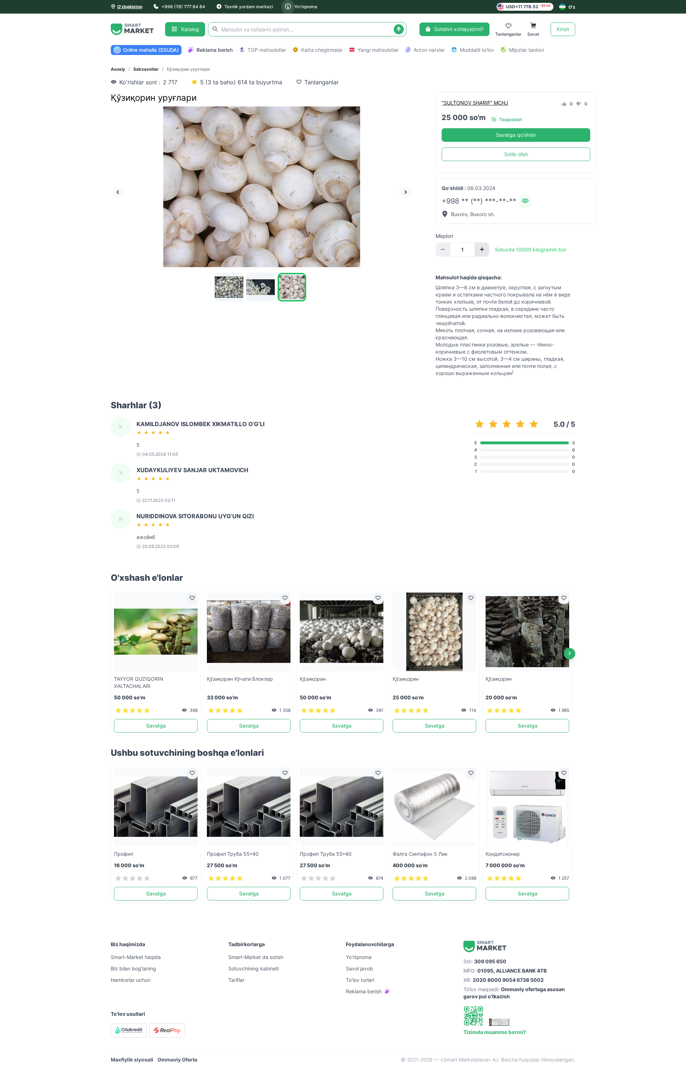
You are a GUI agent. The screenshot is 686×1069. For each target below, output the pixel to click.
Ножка (444, 359)
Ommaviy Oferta (177, 1059)
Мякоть (444, 330)
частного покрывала (509, 294)
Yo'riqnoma (305, 6)
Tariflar (236, 980)
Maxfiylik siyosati (132, 1059)
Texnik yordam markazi (248, 6)
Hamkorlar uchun (130, 980)
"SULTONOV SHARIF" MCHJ (475, 103)
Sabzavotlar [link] (146, 69)
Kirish (563, 29)
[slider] (154, 432)
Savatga (156, 726)
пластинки (472, 344)
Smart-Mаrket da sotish (255, 957)
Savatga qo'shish (516, 135)
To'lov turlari (360, 980)
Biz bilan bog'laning (133, 968)
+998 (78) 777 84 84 (183, 6)
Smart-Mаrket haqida (136, 957)
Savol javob (359, 968)
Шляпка (445, 287)
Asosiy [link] (118, 69)
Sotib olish (516, 154)
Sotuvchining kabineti (253, 968)
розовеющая (539, 330)
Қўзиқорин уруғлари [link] (188, 69)
